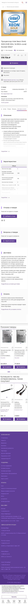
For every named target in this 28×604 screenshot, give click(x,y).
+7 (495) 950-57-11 (5, 511)
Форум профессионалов (8, 491)
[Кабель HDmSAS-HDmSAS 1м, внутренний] (21, 390)
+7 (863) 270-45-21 (5, 543)
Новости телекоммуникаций (9, 488)
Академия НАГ (5, 493)
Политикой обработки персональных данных (13, 592)
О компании (4, 438)
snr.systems (4, 499)
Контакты (3, 445)
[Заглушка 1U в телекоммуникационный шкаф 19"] (7, 390)
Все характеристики (6, 94)
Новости (3, 440)
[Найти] (22, 2)
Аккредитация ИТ (6, 458)
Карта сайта (4, 478)
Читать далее (5, 102)
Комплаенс (4, 476)
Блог (2, 486)
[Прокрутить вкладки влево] (1, 109)
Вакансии (3, 443)
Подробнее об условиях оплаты (11, 309)
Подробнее (4, 151)
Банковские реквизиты (7, 448)
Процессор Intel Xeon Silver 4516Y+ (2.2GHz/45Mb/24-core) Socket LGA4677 (6, 353)
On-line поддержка (6, 466)
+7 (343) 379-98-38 (5, 530)
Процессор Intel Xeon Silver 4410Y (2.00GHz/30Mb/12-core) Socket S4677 (20, 353)
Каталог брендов (6, 453)
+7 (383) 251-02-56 (5, 554)
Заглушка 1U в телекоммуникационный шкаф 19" (5, 405)
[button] (14, 23)
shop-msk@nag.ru (6, 514)
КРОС (2, 496)
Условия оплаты (5, 468)
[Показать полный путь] (3, 7)
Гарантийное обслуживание (9, 473)
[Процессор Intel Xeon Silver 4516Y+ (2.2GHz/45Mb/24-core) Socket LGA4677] (7, 336)
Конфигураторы (5, 501)
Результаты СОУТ (6, 456)
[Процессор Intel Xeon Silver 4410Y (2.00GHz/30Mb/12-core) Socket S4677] (21, 336)
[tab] (9, 109)
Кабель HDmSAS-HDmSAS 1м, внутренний (18, 405)
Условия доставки (6, 471)
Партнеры (4, 451)
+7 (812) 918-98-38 (5, 565)
